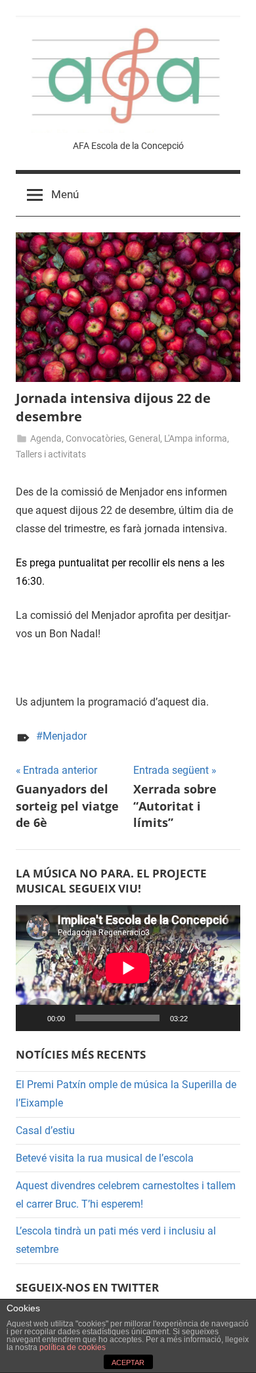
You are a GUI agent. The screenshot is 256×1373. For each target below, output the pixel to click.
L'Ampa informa (195, 438)
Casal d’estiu (45, 1130)
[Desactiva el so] (202, 1017)
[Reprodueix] (32, 1017)
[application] (128, 968)
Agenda (46, 438)
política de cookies (72, 1347)
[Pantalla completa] (223, 1017)
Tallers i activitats (51, 454)
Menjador (65, 736)
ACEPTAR (128, 1362)
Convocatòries (95, 438)
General (144, 438)
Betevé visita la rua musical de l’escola (105, 1158)
